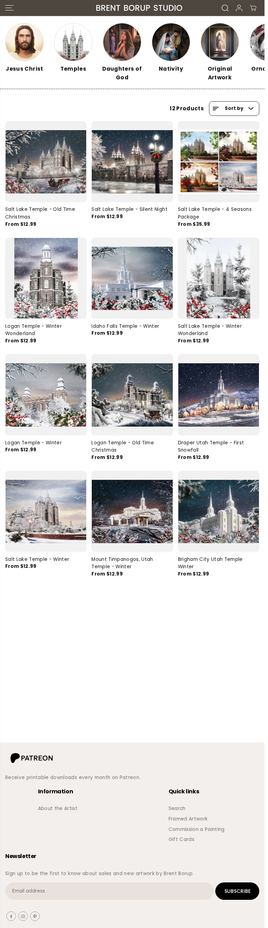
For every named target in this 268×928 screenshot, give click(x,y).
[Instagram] (23, 916)
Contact (48, 829)
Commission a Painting (197, 829)
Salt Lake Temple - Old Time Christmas (40, 213)
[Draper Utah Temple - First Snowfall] (218, 395)
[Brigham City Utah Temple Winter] (218, 511)
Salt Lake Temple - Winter (37, 559)
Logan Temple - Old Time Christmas (122, 446)
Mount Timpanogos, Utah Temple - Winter (122, 563)
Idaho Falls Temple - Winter (125, 326)
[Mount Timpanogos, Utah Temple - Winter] (132, 511)
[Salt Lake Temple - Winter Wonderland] (218, 278)
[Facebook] (11, 916)
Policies (47, 819)
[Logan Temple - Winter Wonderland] (46, 278)
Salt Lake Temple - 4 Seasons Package (215, 213)
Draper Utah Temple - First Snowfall (211, 446)
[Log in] (239, 8)
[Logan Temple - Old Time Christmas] (132, 395)
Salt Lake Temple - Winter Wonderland (210, 330)
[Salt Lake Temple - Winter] (46, 511)
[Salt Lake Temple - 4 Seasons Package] (218, 161)
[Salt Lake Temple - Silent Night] (132, 161)
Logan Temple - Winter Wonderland (33, 330)
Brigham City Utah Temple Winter (210, 563)
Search (177, 808)
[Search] (225, 8)
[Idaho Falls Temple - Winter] (132, 278)
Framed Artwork (188, 819)
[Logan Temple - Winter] (46, 395)
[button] (9, 8)
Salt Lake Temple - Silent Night (129, 209)
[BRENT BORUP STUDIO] (130, 8)
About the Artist (57, 808)
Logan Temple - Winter (33, 442)
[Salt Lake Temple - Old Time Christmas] (46, 161)
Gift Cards (181, 839)
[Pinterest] (35, 916)
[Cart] (253, 8)
